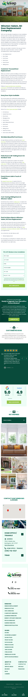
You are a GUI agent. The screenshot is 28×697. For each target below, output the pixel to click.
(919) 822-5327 (15, 593)
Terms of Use (18, 684)
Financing (21, 669)
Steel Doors (8, 652)
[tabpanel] (14, 456)
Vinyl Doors (8, 649)
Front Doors (9, 640)
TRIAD (7, 555)
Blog (6, 671)
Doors (7, 630)
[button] (10, 398)
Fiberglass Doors (10, 654)
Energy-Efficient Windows (13, 618)
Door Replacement (10, 635)
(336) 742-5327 (11, 551)
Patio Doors (9, 642)
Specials (20, 666)
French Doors (9, 645)
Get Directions (9, 545)
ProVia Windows (10, 620)
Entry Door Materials (11, 657)
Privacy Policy (10, 684)
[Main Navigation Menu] (24, 3)
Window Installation (11, 625)
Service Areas (9, 666)
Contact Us (14, 319)
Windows (8, 604)
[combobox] (14, 275)
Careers (7, 674)
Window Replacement (11, 606)
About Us (8, 662)
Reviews (7, 669)
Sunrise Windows (10, 623)
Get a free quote (14, 285)
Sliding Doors (9, 647)
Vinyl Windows (9, 611)
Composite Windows (11, 613)
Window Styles (9, 608)
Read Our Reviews (14, 402)
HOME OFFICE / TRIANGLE (11, 534)
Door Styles (8, 637)
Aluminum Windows (11, 615)
